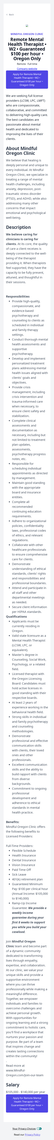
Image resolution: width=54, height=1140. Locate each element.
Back (11, 14)
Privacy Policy (32, 1134)
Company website (27, 68)
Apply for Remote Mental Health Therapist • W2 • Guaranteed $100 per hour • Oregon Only (27, 80)
